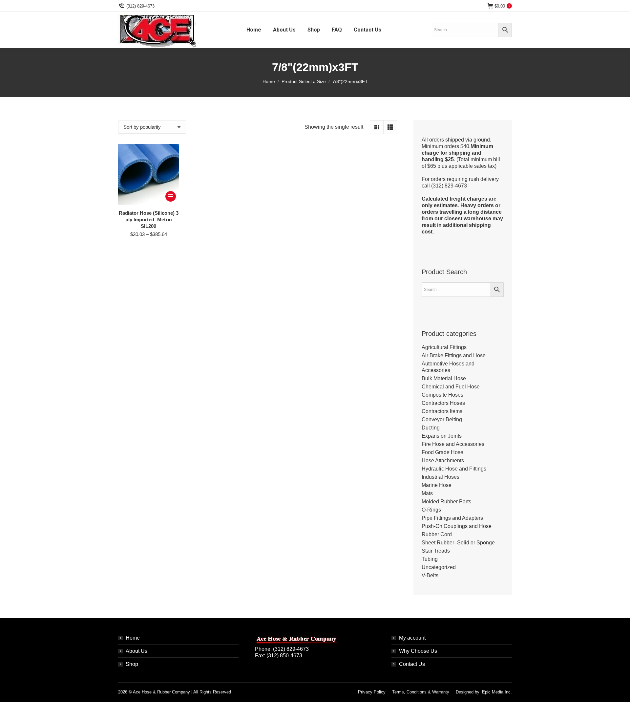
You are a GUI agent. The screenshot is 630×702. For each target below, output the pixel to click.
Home (133, 638)
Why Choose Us (418, 651)
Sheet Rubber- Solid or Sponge (458, 542)
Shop (132, 664)
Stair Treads (436, 551)
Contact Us (412, 664)
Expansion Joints (442, 436)
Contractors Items (442, 411)
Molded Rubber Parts (446, 501)
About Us (136, 651)
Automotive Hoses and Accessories (448, 367)
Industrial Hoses (440, 477)
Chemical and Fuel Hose (451, 386)
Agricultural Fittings (444, 347)
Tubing (430, 559)
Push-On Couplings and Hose (457, 526)
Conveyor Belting (442, 419)
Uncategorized (439, 567)
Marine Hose (437, 485)
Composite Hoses (442, 395)
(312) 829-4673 (140, 6)
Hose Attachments (443, 460)
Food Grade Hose (442, 452)
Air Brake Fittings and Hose (454, 355)
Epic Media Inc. (497, 692)
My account (412, 638)
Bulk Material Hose (444, 378)
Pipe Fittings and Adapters (452, 518)
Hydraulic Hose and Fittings (454, 469)
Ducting (431, 427)
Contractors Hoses (443, 403)
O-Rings (431, 510)
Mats (427, 493)
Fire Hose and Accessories (453, 444)
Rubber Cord (437, 534)
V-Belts (430, 575)
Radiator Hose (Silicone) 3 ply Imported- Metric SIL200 (148, 219)
